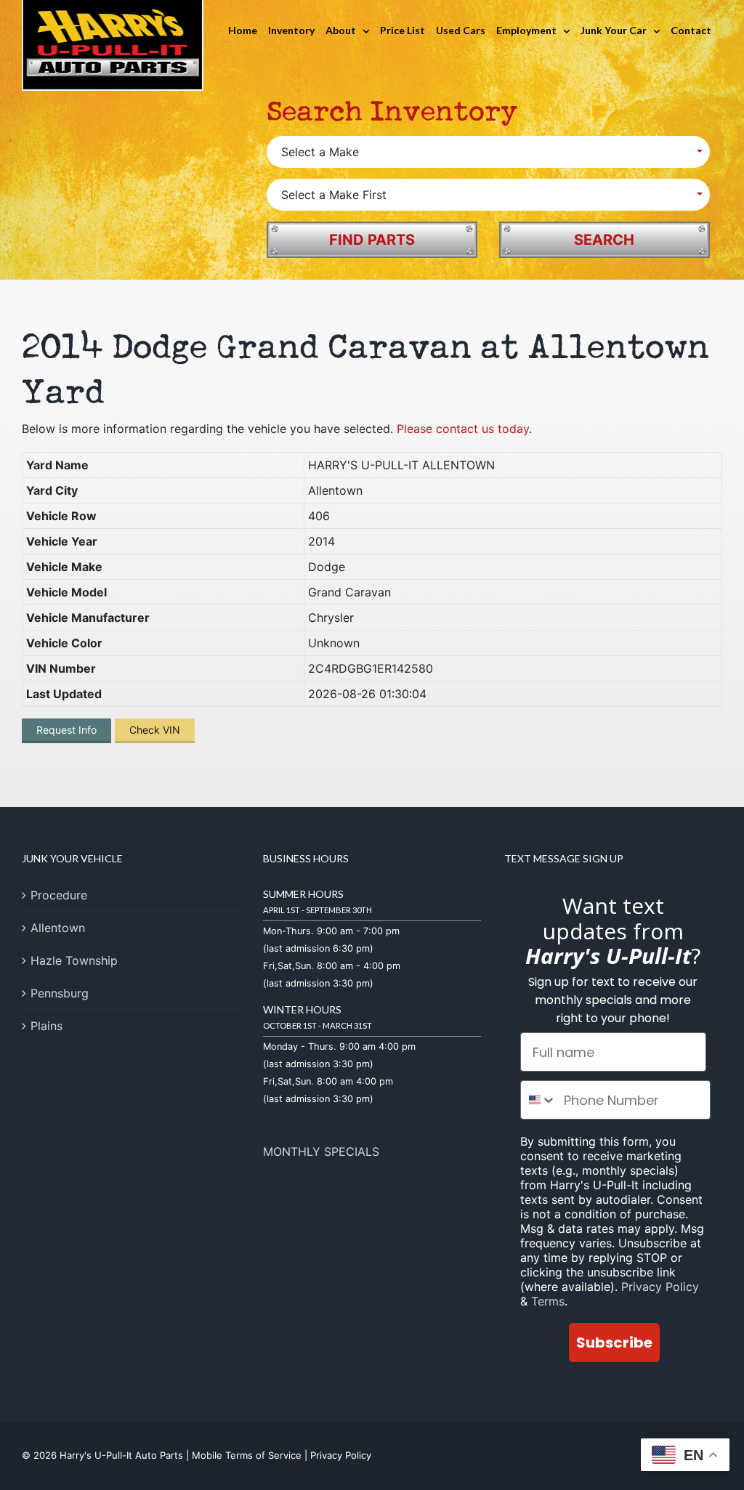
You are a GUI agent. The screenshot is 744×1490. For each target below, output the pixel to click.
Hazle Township (74, 960)
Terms (548, 1301)
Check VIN (154, 730)
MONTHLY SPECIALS (321, 1151)
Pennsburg (60, 993)
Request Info (66, 730)
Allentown (58, 927)
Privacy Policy (660, 1286)
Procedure (59, 895)
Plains (46, 1026)
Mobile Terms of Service (247, 1455)
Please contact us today (463, 428)
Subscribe (614, 1342)
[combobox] (539, 1100)
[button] (488, 152)
